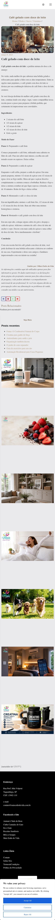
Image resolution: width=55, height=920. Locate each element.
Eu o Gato (7, 827)
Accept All (27, 900)
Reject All (27, 914)
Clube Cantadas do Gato (13, 824)
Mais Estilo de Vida (11, 838)
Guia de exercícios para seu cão (19, 348)
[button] (3, 299)
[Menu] (50, 4)
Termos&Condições (11, 864)
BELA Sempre (9, 834)
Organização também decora (18, 341)
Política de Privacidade (12, 867)
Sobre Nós (7, 860)
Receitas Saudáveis (11, 831)
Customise (27, 907)
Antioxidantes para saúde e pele (19, 338)
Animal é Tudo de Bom (12, 821)
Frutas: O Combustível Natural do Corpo (23, 331)
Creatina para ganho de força (18, 334)
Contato (6, 857)
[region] (27, 899)
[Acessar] (43, 5)
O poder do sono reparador (17, 345)
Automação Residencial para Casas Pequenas (25, 351)
